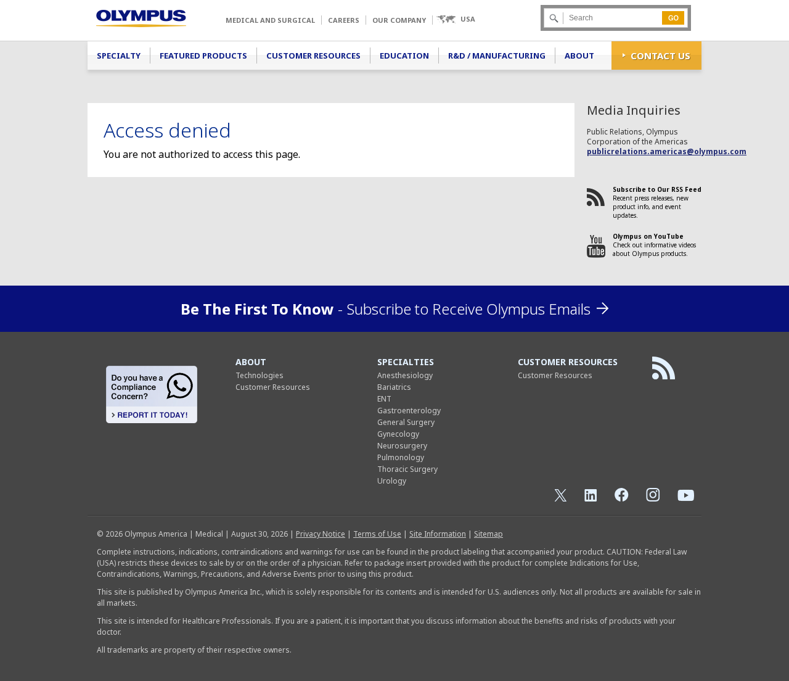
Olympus (141, 18)
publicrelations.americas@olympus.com (666, 151)
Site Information (437, 534)
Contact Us (660, 55)
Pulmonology (400, 457)
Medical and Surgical (270, 20)
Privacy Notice (320, 534)
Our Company (399, 20)
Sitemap (488, 534)
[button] (455, 19)
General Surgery (406, 422)
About (579, 55)
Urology (391, 481)
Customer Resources (313, 55)
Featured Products (203, 55)
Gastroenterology (409, 410)
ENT (384, 399)
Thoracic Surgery (407, 469)
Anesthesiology (405, 375)
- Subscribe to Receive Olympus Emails (386, 309)
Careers (343, 20)
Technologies (259, 375)
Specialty (119, 55)
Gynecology (398, 434)
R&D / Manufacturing (497, 55)
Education (404, 55)
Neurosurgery (402, 445)
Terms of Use (377, 534)
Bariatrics (394, 387)
